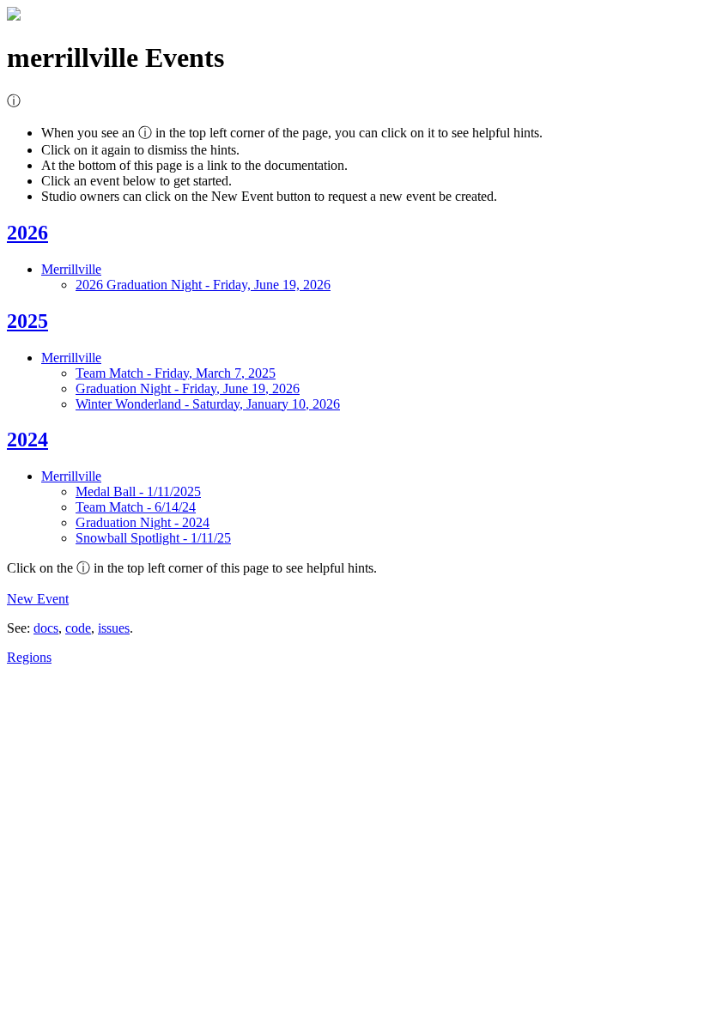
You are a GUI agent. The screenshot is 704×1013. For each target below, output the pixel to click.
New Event (38, 598)
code (78, 628)
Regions (29, 657)
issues (114, 628)
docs (45, 628)
